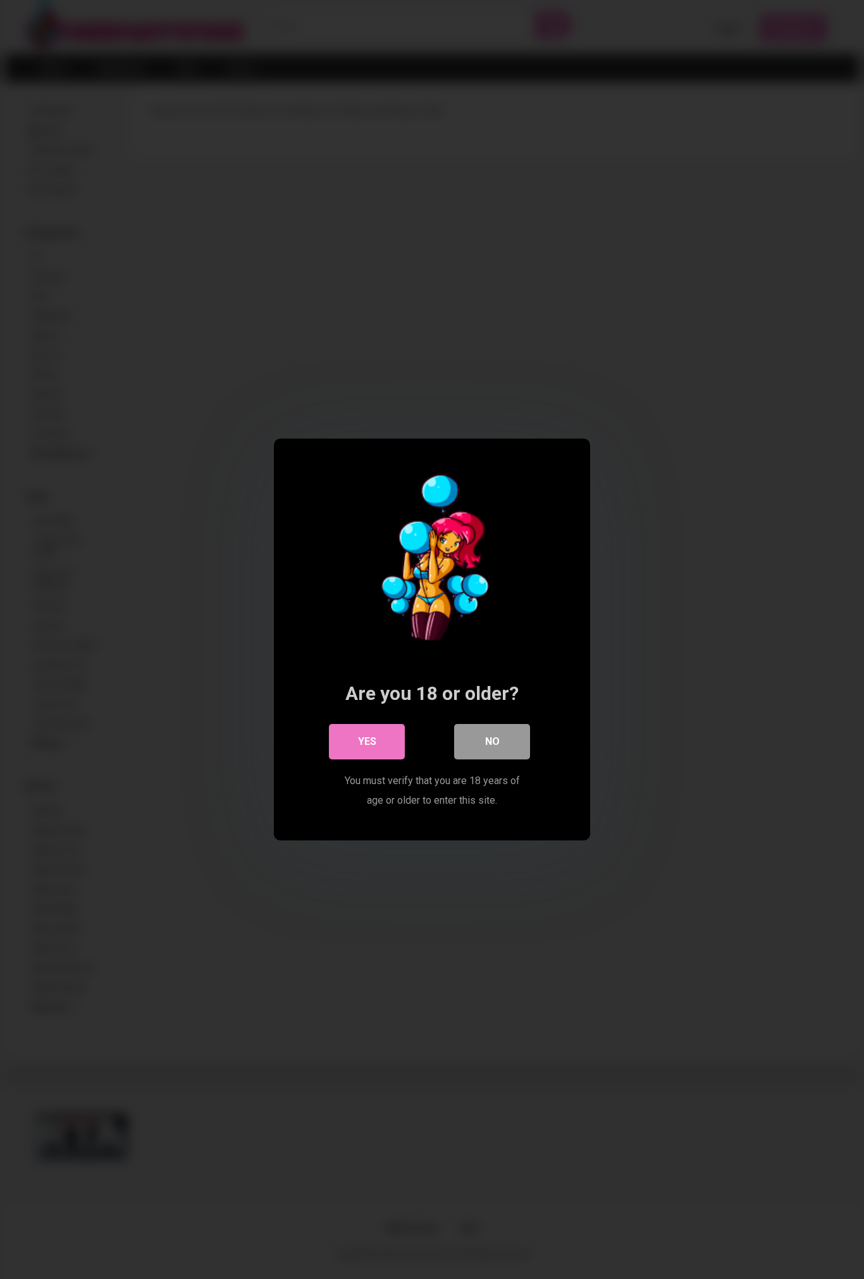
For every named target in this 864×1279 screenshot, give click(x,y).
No (492, 741)
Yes (367, 741)
